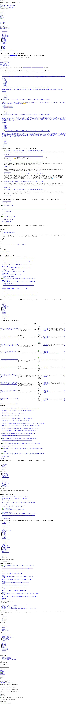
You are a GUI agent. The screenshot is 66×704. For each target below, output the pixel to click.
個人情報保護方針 (5, 626)
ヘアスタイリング (5, 527)
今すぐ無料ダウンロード (4, 682)
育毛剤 (3, 556)
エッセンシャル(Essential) (8, 55)
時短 (3, 304)
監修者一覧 (4, 643)
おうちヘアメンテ (5, 317)
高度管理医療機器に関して (6, 658)
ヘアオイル (4, 535)
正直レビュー (4, 313)
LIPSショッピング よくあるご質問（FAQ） (9, 659)
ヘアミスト (4, 308)
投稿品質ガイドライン (5, 636)
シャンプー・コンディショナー (16, 244)
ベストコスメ (4, 42)
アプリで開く (2, 26)
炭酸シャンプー (4, 557)
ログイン (1, 28)
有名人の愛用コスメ (5, 483)
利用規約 (3, 627)
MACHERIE (4, 465)
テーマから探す (4, 38)
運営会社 (3, 46)
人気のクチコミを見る (5, 35)
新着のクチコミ (4, 646)
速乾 (3, 302)
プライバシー (4, 468)
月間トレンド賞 (4, 43)
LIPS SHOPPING (4, 31)
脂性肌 (3, 309)
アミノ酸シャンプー (5, 545)
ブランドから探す (5, 474)
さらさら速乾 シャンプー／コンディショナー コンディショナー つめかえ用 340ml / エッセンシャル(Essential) (19, 608)
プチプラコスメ (4, 303)
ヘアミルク (4, 536)
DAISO (3, 466)
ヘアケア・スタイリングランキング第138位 (45, 391)
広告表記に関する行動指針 (27, 67)
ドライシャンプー (5, 537)
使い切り (3, 318)
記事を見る (2, 458)
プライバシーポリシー (5, 628)
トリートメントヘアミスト (6, 553)
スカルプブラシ (4, 543)
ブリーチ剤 (4, 538)
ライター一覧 (4, 644)
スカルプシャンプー (5, 549)
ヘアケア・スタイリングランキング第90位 (45, 345)
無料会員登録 (10, 682)
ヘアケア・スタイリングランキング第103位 (45, 368)
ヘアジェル (4, 532)
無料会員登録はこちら (6, 28)
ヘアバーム (4, 533)
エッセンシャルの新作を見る (5, 518)
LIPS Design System (5, 638)
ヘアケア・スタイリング (6, 244)
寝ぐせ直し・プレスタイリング (7, 530)
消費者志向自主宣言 (5, 630)
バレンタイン (4, 312)
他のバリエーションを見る (4, 62)
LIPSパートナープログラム (6, 635)
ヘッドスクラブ (4, 542)
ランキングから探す (5, 475)
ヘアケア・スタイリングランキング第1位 (45, 329)
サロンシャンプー (5, 550)
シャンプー (4, 523)
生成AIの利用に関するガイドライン (8, 637)
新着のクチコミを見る (5, 36)
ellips (3, 463)
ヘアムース (4, 531)
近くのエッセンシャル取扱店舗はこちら (8, 232)
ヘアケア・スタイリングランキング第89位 (45, 337)
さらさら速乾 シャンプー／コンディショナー (9, 607)
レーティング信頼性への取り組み (37, 67)
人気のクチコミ (4, 645)
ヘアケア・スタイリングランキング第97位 (45, 352)
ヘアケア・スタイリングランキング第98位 (45, 360)
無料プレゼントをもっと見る (5, 599)
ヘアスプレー (4, 544)
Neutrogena (3, 469)
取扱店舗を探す (4, 40)
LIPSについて (4, 47)
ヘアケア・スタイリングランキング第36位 (45, 399)
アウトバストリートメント (6, 524)
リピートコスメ (4, 305)
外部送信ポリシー (5, 629)
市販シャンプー (24, 244)
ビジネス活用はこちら (5, 639)
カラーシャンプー (5, 546)
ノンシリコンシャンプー (6, 306)
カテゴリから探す (5, 473)
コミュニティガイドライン (6, 634)
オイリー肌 (4, 311)
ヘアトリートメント (5, 534)
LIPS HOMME (4, 653)
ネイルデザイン (4, 41)
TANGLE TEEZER (5, 464)
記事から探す (4, 39)
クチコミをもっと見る (4, 146)
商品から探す (4, 34)
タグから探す (4, 37)
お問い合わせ (4, 48)
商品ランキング (4, 647)
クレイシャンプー (5, 548)
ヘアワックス (4, 529)
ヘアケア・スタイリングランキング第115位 (45, 375)
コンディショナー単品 (5, 552)
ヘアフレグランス (5, 307)
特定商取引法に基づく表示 (6, 657)
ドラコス (3, 310)
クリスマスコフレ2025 (5, 486)
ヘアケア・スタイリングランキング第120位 (45, 383)
